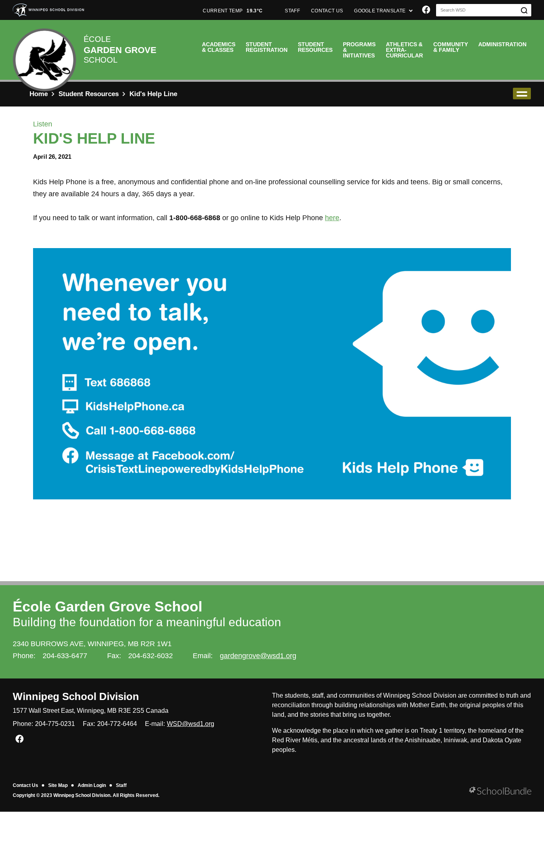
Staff (121, 785)
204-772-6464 (117, 723)
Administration (502, 44)
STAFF (292, 11)
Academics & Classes (218, 47)
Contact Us (25, 785)
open (522, 93)
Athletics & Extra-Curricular (404, 50)
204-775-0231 (55, 723)
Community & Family (450, 47)
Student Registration (267, 47)
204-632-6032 (150, 656)
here (332, 218)
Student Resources (315, 47)
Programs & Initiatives (359, 50)
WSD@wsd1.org (190, 723)
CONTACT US (327, 11)
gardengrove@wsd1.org (258, 656)
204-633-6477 (65, 656)
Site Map (58, 785)
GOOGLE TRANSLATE (380, 11)
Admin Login (92, 785)
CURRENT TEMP (232, 11)
